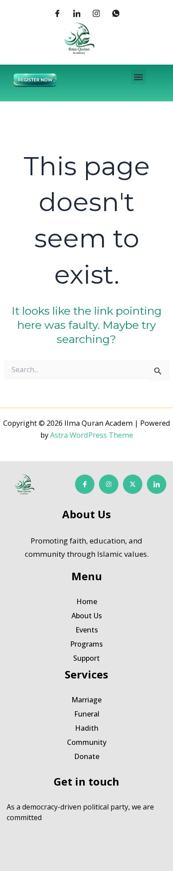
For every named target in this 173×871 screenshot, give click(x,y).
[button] (138, 76)
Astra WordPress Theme (91, 435)
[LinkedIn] (76, 13)
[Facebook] (57, 13)
